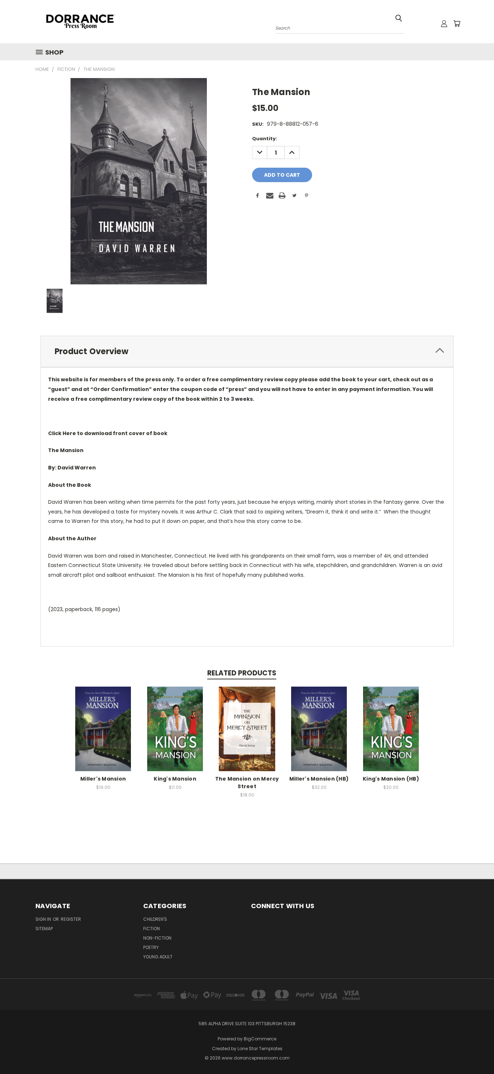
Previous (475, 1051)
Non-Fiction (157, 938)
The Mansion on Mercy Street (247, 782)
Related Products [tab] (241, 673)
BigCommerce (260, 1039)
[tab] (247, 351)
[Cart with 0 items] (456, 23)
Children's (155, 919)
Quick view (103, 721)
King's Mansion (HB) (391, 778)
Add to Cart (103, 734)
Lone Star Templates (260, 1048)
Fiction (151, 928)
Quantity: (264, 138)
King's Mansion (175, 778)
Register (71, 919)
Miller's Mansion (103, 778)
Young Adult (158, 957)
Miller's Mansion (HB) (319, 778)
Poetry (151, 947)
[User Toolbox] (444, 23)
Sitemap (44, 928)
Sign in (43, 919)
